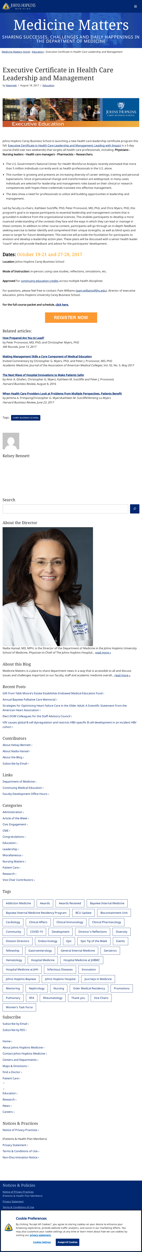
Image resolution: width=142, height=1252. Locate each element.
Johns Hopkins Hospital (60, 979)
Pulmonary (13, 998)
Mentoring (13, 988)
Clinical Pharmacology (106, 922)
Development (60, 932)
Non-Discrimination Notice (20, 1157)
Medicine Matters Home (16, 51)
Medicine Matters (71, 24)
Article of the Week (15, 818)
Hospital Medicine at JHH (22, 969)
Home (7, 1041)
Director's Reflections (92, 932)
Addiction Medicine (18, 903)
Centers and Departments (20, 1060)
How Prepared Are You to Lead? (23, 338)
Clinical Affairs (38, 922)
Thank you (78, 998)
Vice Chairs (101, 998)
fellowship (12, 950)
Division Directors (17, 941)
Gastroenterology (40, 950)
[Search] (134, 508)
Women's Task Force (19, 1007)
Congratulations (13, 837)
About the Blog (12, 757)
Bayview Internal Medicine (107, 903)
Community (13, 932)
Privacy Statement (14, 1145)
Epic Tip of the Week (94, 941)
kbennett (11, 85)
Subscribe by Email (15, 763)
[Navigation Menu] (135, 6)
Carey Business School (26, 417)
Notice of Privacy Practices (20, 1130)
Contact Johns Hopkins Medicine (24, 1053)
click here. (62, 304)
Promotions (122, 988)
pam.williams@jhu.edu (91, 290)
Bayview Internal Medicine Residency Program (36, 913)
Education (38, 51)
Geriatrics (110, 950)
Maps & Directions (15, 1066)
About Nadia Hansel (16, 751)
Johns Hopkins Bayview (21, 979)
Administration (12, 812)
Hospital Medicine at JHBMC (82, 960)
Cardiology (13, 922)
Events (120, 941)
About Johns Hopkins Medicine (23, 1047)
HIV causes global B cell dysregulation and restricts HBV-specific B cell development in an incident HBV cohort (69, 724)
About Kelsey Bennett (17, 745)
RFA (31, 998)
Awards (45, 903)
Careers (8, 1112)
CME (5, 830)
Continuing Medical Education (22, 788)
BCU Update (83, 913)
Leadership (10, 849)
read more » (103, 652)
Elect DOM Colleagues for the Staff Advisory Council (36, 716)
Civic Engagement (14, 824)
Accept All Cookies (67, 1242)
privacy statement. (40, 1235)
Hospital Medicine (43, 960)
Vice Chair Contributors (18, 880)
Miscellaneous (12, 855)
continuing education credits (40, 281)
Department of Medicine (19, 781)
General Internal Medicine (78, 950)
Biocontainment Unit (114, 913)
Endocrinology (47, 941)
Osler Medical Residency (89, 988)
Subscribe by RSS (14, 1030)
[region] (71, 1230)
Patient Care (11, 867)
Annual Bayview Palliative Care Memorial (29, 699)
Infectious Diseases (60, 969)
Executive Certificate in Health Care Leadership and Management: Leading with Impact (64, 145)
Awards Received (70, 903)
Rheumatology (52, 998)
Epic (69, 941)
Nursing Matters (13, 861)
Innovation (89, 969)
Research (9, 874)
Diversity (121, 932)
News (6, 1106)
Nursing (59, 988)
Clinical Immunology (69, 922)
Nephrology (37, 988)
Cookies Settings (42, 1242)
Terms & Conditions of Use (20, 1151)
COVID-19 (36, 932)
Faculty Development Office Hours (25, 794)
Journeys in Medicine (98, 979)
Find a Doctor (11, 1072)
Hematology (14, 960)
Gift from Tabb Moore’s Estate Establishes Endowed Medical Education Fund (53, 693)
